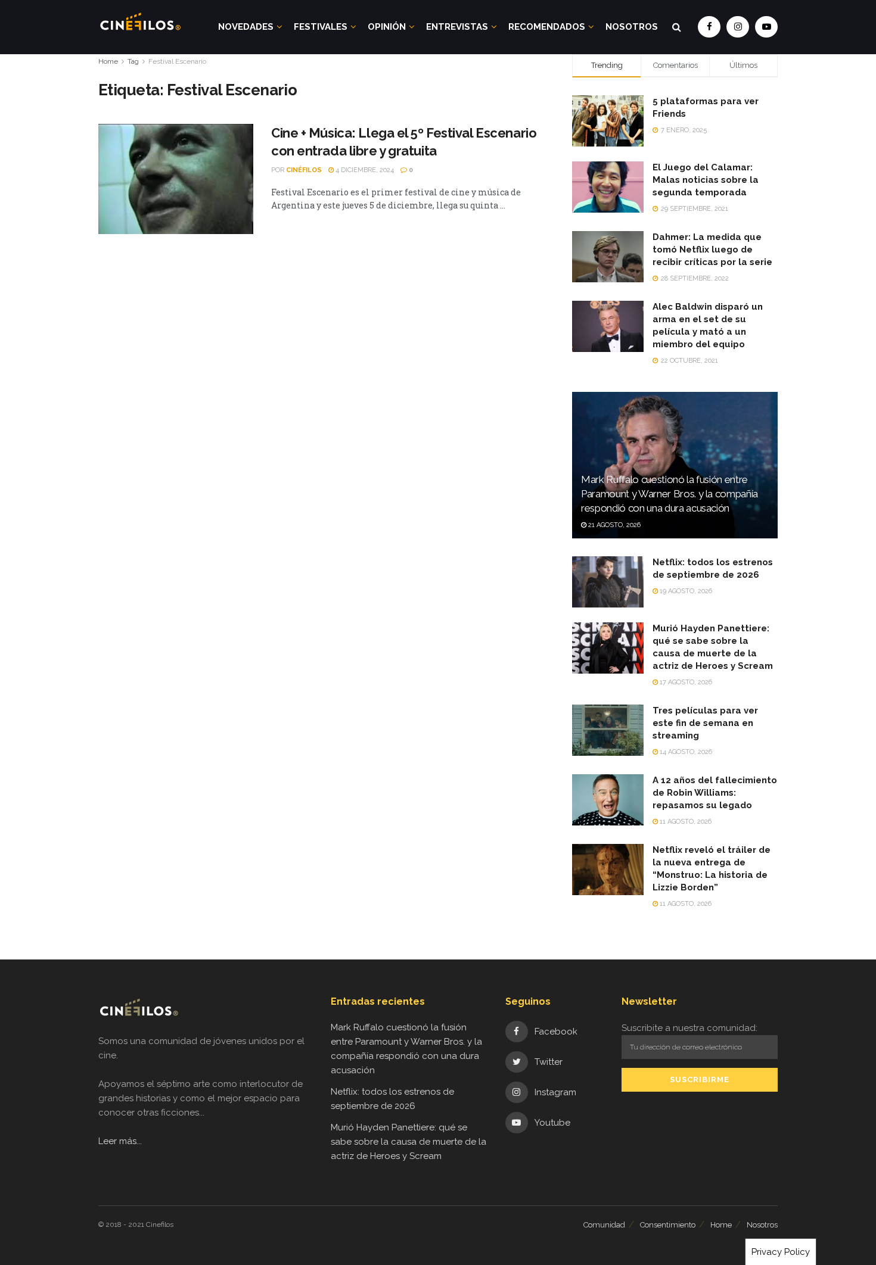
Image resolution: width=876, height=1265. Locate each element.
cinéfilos (304, 170)
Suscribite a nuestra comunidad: (689, 1028)
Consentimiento (667, 1224)
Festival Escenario (177, 61)
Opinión (387, 26)
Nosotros (631, 26)
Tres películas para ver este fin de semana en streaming (705, 723)
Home (108, 61)
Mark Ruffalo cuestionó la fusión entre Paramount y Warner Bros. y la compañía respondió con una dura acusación (669, 493)
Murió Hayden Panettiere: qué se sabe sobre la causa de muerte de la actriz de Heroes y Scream (408, 1141)
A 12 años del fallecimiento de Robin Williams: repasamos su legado (715, 793)
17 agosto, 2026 (685, 682)
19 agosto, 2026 (685, 591)
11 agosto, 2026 (685, 821)
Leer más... (120, 1141)
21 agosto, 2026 (613, 525)
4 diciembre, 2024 (364, 170)
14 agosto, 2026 (685, 752)
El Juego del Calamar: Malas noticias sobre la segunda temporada (706, 180)
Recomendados (546, 26)
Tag (133, 61)
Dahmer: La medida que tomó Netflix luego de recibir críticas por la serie (712, 249)
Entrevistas (457, 26)
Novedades (246, 26)
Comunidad (604, 1224)
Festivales (320, 26)
